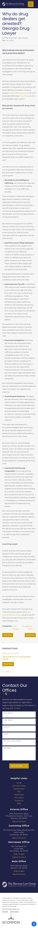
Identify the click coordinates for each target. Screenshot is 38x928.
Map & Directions (19, 874)
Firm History (19, 798)
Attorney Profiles (19, 786)
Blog (19, 803)
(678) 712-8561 (14, 708)
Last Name (8, 720)
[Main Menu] (31, 4)
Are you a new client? (12, 741)
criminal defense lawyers (18, 93)
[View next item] (11, 672)
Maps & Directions (19, 821)
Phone (6, 727)
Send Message (16, 766)
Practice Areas (19, 789)
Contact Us (19, 800)
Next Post (30, 635)
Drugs (24, 626)
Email (6, 734)
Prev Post (7, 635)
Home (19, 783)
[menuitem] (19, 782)
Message (7, 748)
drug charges (24, 96)
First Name (8, 713)
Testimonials (19, 795)
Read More (8, 664)
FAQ (19, 792)
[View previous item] (3, 672)
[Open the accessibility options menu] (34, 924)
